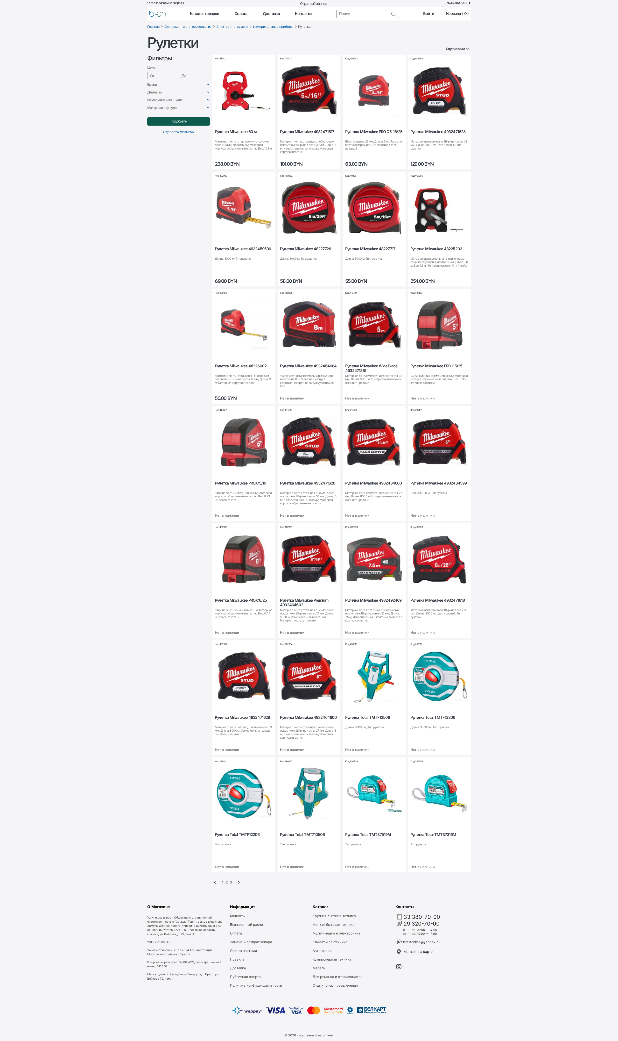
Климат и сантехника (330, 942)
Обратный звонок (313, 3)
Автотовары (322, 950)
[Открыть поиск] (393, 14)
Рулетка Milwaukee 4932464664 (308, 366)
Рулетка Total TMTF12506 (367, 717)
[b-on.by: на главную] (157, 14)
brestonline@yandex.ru (421, 942)
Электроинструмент (232, 27)
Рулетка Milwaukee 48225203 (436, 249)
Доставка (271, 13)
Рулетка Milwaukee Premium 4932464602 (304, 602)
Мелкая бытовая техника (333, 924)
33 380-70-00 (422, 917)
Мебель (319, 968)
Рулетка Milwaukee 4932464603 (373, 483)
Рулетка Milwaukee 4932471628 (438, 131)
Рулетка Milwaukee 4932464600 (308, 717)
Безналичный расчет (247, 924)
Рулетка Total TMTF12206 (237, 834)
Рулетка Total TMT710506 (302, 834)
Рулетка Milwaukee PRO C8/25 (241, 600)
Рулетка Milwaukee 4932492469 (373, 600)
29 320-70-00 (422, 923)
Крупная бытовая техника (334, 916)
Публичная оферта (245, 977)
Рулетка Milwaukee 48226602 (241, 366)
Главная (153, 27)
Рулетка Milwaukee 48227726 (305, 249)
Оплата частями (243, 950)
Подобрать (179, 121)
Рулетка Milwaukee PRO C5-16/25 (373, 131)
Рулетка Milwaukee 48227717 (370, 249)
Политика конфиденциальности (256, 985)
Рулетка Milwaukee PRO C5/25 (436, 366)
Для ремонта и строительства (187, 27)
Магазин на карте (418, 951)
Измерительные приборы (273, 27)
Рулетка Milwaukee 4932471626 (307, 483)
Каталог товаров (204, 13)
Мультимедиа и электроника (336, 933)
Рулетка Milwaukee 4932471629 (242, 717)
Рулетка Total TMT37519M (368, 834)
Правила (237, 959)
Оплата (240, 13)
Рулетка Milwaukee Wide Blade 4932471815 (371, 368)
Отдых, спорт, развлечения (335, 985)
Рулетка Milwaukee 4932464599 (438, 483)
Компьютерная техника (332, 959)
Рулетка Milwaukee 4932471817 (307, 131)
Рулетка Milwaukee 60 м (236, 131)
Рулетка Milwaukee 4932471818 (437, 600)
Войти (428, 13)
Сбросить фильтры (178, 132)
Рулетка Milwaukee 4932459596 (243, 249)
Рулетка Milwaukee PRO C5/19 (240, 483)
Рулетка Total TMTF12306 (432, 717)
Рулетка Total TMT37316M (433, 834)
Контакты (303, 13)
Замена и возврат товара (251, 942)
